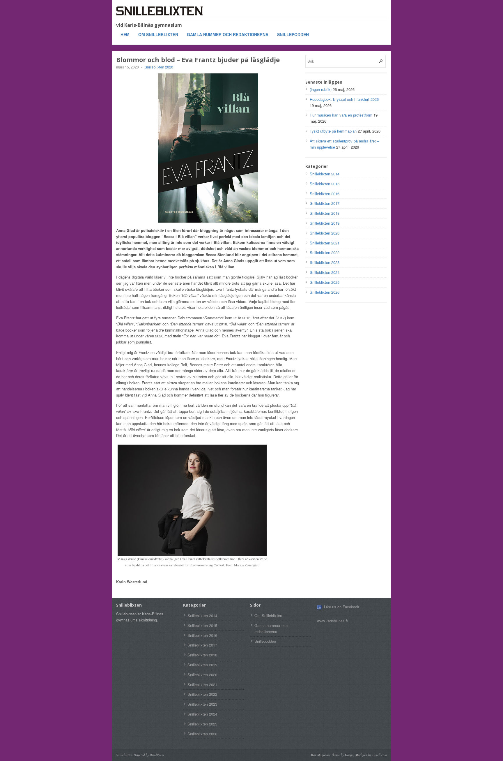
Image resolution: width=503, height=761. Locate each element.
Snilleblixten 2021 (324, 243)
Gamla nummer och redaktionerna (227, 34)
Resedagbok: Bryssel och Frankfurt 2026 (344, 99)
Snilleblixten (124, 755)
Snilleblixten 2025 (324, 282)
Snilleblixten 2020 (159, 66)
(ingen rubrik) (321, 89)
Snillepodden (293, 34)
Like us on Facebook (341, 606)
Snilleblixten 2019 (324, 223)
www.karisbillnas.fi (332, 620)
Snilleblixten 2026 (324, 292)
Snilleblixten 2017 (324, 203)
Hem (125, 34)
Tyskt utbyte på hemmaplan (333, 131)
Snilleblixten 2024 (324, 272)
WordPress (157, 755)
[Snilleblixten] (159, 11)
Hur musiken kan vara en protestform (341, 115)
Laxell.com (379, 755)
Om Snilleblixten (158, 34)
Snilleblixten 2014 (324, 174)
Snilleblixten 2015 (324, 183)
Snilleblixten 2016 (324, 193)
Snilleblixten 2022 (324, 252)
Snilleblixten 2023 (324, 262)
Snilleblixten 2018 (324, 213)
